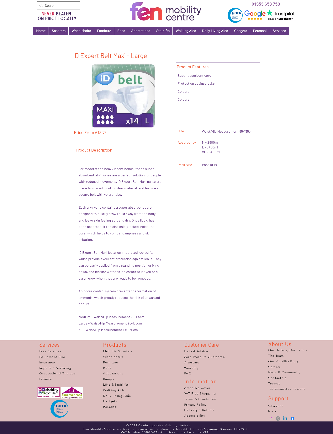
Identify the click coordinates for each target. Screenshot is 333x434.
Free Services (50, 351)
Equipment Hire (52, 357)
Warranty (191, 368)
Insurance (47, 362)
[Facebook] (292, 418)
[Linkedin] (285, 418)
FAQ (187, 373)
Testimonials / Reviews (286, 389)
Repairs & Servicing (55, 368)
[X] (278, 418)
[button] (123, 96)
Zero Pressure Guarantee (204, 357)
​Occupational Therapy (57, 373)
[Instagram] (270, 418)
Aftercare (191, 362)
